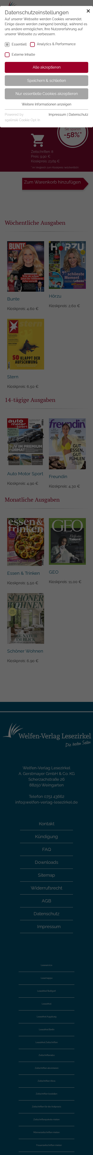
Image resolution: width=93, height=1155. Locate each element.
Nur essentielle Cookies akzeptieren (47, 93)
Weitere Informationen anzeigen (46, 104)
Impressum (57, 114)
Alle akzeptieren (47, 67)
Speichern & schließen (46, 80)
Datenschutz (78, 114)
